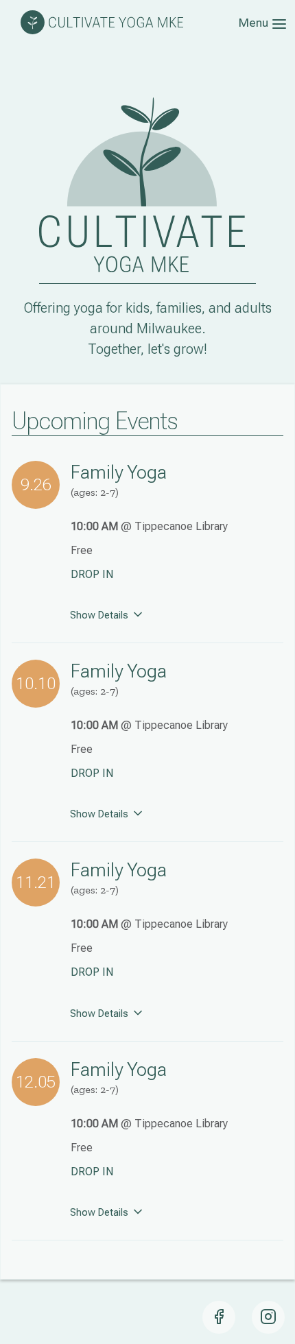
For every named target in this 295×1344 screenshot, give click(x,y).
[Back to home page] (102, 30)
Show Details (100, 615)
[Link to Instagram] (268, 1317)
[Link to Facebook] (218, 1317)
